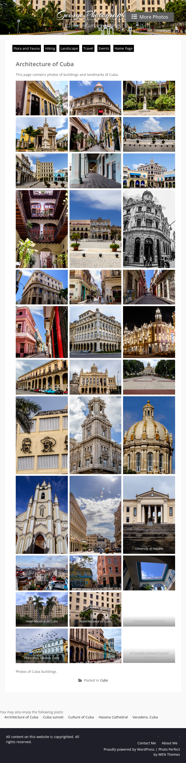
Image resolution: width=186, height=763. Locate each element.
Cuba (104, 680)
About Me (170, 743)
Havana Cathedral (113, 717)
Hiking (50, 48)
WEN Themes (169, 754)
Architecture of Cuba (21, 717)
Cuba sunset (53, 717)
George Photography (93, 14)
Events (104, 48)
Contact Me (147, 743)
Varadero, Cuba (145, 717)
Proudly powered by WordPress (129, 749)
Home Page (124, 48)
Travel (88, 48)
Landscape (69, 48)
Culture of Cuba (81, 717)
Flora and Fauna (27, 48)
